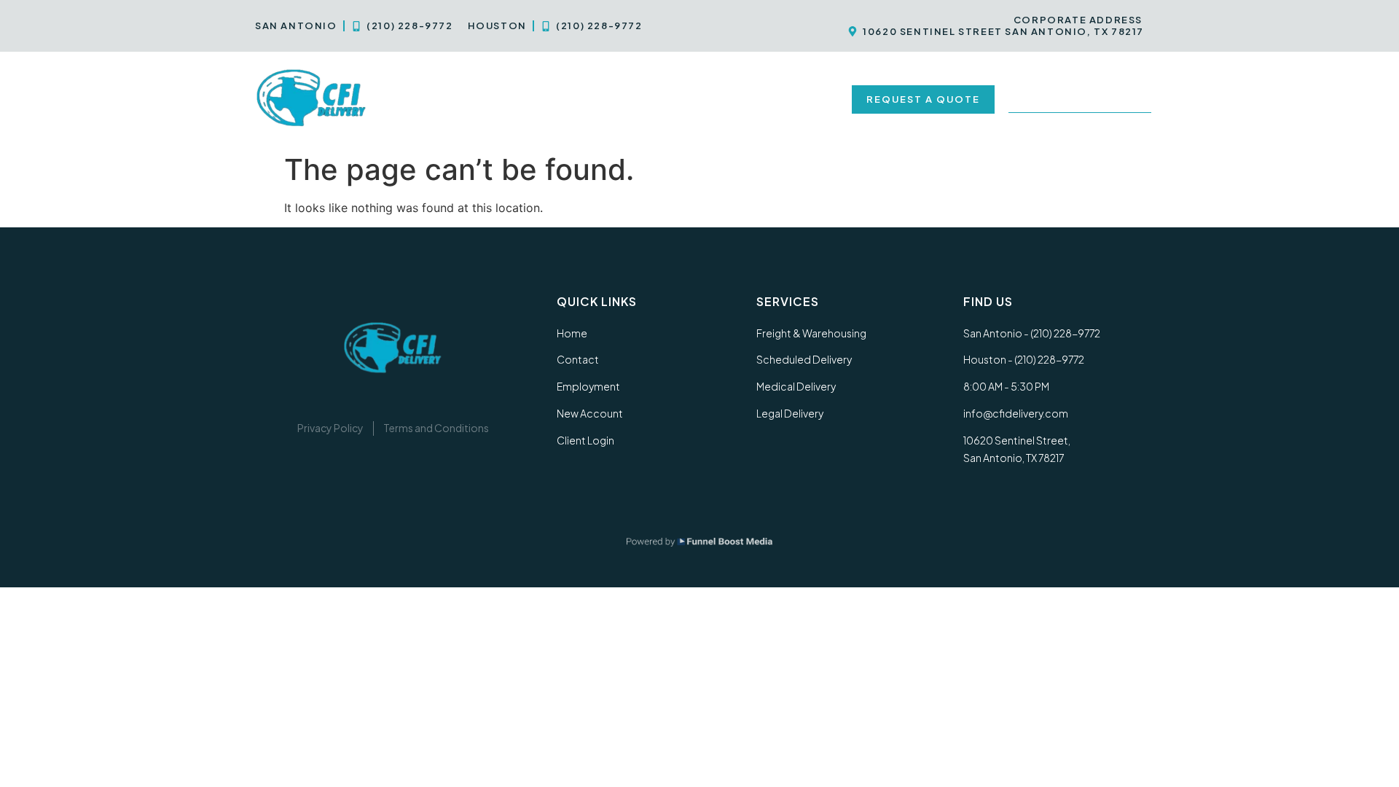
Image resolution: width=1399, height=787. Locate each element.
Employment (681, 99)
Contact (589, 99)
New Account (787, 99)
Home (420, 99)
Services (490, 99)
